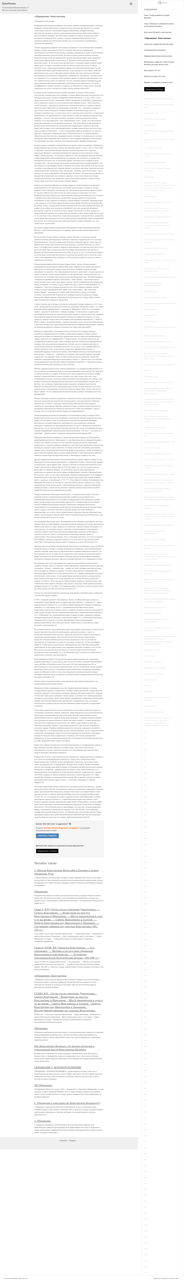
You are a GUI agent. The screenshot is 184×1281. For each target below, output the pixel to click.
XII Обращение (43, 1085)
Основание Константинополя (155, 50)
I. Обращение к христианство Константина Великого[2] (67, 1103)
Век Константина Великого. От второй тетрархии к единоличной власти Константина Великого (64, 1047)
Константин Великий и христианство (158, 32)
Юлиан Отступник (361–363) (154, 76)
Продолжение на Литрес (154, 89)
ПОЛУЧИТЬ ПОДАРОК (47, 836)
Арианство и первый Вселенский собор (158, 44)
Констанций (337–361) (152, 70)
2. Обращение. (42, 1120)
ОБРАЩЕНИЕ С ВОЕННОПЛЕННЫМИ (57, 1067)
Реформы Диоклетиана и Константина (158, 56)
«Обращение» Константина (50, 975)
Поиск (162, 3)
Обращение (41, 891)
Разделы (72, 1140)
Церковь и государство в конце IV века (158, 82)
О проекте (63, 1140)
